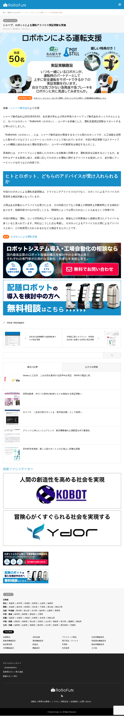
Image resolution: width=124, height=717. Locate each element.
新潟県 (19, 611)
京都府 (19, 618)
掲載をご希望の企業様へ (41, 701)
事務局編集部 (18, 323)
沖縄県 (73, 625)
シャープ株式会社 (20, 108)
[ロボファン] (14, 4)
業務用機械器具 (9, 641)
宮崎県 (55, 625)
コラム (56, 701)
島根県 (25, 621)
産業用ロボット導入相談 (13, 672)
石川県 (34, 611)
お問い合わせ (85, 701)
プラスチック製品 (69, 637)
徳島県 (55, 621)
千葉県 (42, 607)
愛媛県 (71, 621)
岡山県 (32, 621)
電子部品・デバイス (70, 641)
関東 (5, 607)
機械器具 (36, 648)
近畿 (5, 618)
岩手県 (19, 603)
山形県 (42, 603)
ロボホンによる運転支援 (24, 236)
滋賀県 (11, 618)
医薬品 (35, 644)
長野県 (57, 611)
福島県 (50, 603)
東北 (5, 603)
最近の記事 (32, 367)
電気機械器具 (38, 641)
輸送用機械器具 (97, 644)
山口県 (48, 621)
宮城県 (27, 603)
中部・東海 (7, 614)
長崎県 (32, 625)
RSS (62, 696)
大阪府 (27, 618)
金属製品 (6, 637)
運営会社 (64, 701)
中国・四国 (7, 621)
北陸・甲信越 (8, 611)
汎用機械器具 (8, 648)
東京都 (50, 607)
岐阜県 (17, 614)
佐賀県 (25, 625)
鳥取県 (17, 621)
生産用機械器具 (97, 637)
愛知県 (32, 614)
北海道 (5, 600)
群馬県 (27, 607)
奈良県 (42, 618)
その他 (94, 648)
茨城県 (11, 607)
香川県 (63, 621)
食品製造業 (7, 644)
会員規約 (74, 701)
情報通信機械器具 (98, 641)
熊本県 (40, 625)
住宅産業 (65, 648)
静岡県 (25, 614)
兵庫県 (35, 618)
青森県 (11, 603)
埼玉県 (35, 607)
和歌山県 (51, 618)
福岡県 (17, 625)
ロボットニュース (10, 20)
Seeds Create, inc (55, 712)
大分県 (48, 625)
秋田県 (35, 603)
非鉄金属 (36, 637)
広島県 (40, 621)
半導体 (64, 644)
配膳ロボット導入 (10, 676)
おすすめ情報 (91, 367)
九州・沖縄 (7, 625)
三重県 (40, 614)
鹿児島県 (64, 625)
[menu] (119, 4)
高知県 (79, 621)
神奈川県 (58, 607)
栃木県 (19, 607)
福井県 (42, 611)
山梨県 (49, 611)
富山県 (26, 611)
